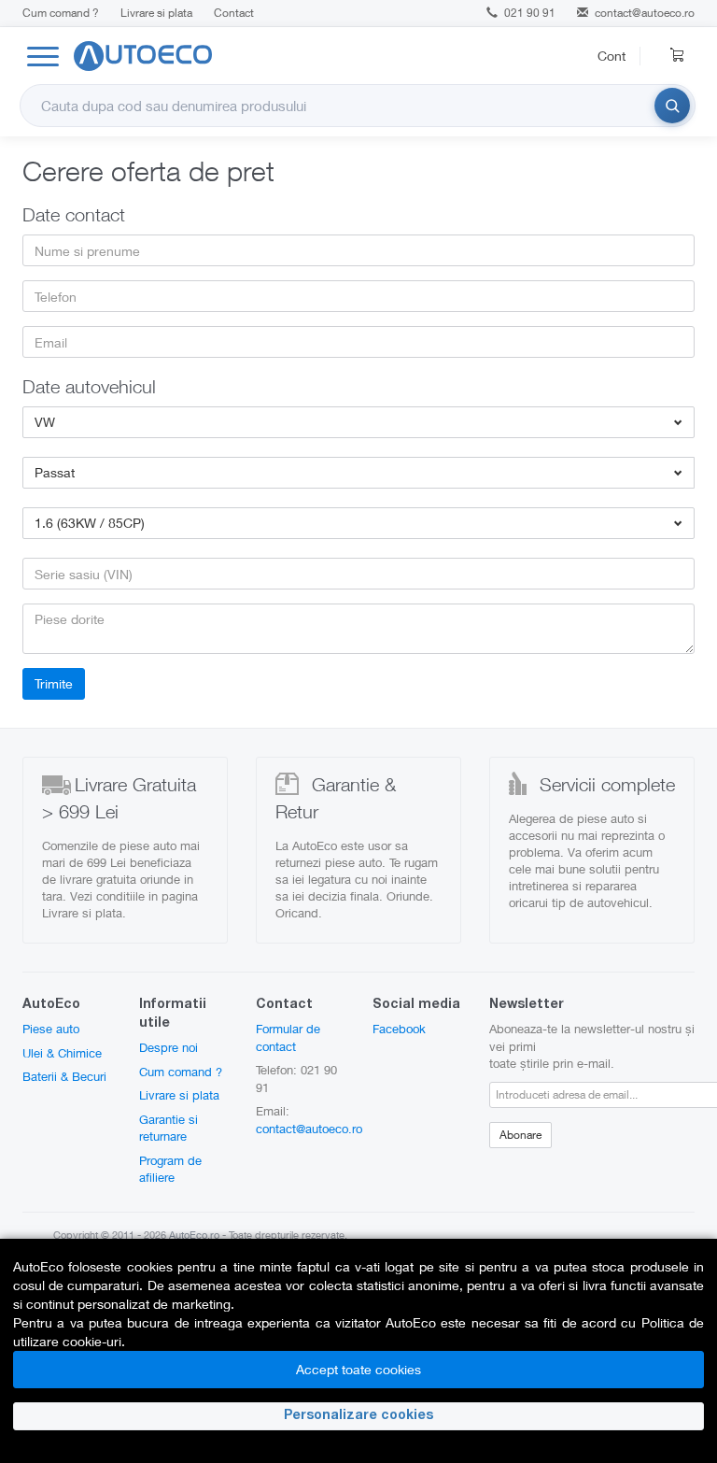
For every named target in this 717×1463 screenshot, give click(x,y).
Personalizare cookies (358, 1416)
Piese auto (50, 1028)
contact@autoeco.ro (645, 13)
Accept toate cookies (358, 1369)
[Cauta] (672, 105)
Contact (234, 13)
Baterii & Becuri (64, 1076)
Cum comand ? (60, 13)
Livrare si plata (156, 13)
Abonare (520, 1135)
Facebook (399, 1028)
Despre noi (168, 1047)
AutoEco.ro (194, 1235)
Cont (612, 56)
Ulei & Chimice (62, 1052)
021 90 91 (528, 13)
